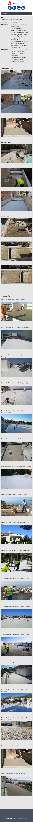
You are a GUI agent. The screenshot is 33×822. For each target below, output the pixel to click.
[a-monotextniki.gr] (16, 5)
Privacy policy (22, 818)
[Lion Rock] (16, 79)
